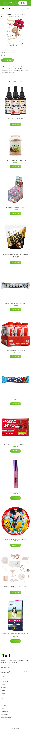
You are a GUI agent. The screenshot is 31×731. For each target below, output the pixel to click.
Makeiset (10, 50)
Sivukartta (3, 720)
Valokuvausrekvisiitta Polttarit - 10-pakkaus (15, 586)
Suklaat (15, 50)
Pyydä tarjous (23, 3)
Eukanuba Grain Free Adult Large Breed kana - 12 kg (15, 634)
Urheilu (3, 699)
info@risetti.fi (4, 676)
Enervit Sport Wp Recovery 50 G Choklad (15, 445)
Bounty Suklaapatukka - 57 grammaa (15, 303)
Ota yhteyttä (4, 711)
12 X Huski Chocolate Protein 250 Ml (15, 350)
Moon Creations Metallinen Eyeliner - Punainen (15, 492)
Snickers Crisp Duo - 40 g (15, 398)
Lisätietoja (7, 60)
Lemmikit (3, 690)
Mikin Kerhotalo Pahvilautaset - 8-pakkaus (15, 539)
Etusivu (3, 16)
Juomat (3, 684)
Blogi (2, 708)
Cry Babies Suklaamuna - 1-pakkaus (15, 207)
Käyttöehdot (4, 714)
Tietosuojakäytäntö (6, 717)
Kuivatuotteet (4, 687)
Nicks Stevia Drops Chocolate (15, 118)
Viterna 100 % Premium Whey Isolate (15, 160)
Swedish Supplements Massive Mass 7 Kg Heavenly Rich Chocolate (15, 255)
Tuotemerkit (4, 696)
